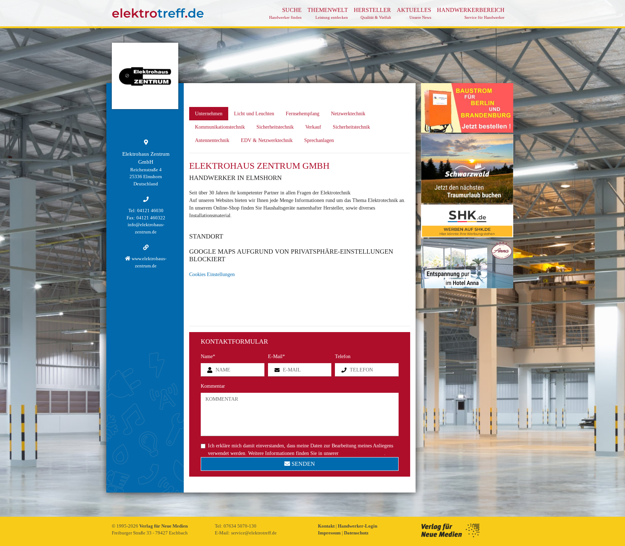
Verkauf (313, 127)
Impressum (330, 533)
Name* (208, 356)
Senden (302, 464)
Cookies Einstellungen (212, 274)
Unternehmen (208, 113)
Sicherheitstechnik (275, 127)
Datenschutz (356, 533)
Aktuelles (414, 13)
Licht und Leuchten (254, 113)
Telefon (342, 356)
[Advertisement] (467, 398)
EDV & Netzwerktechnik (267, 140)
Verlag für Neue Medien (163, 526)
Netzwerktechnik (348, 113)
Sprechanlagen (319, 140)
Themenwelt (327, 13)
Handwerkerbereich (471, 13)
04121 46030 (150, 210)
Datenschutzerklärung (362, 453)
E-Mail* (276, 356)
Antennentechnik (212, 140)
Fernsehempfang (302, 113)
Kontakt (327, 526)
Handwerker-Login (357, 526)
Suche (285, 13)
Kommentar (213, 386)
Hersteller (372, 13)
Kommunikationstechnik (220, 127)
